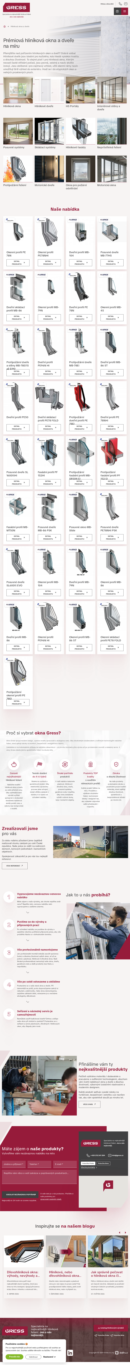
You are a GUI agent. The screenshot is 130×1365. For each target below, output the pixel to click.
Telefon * (34, 1164)
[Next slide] (125, 1234)
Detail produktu (17, 262)
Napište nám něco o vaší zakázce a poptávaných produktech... (36, 1173)
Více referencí (13, 866)
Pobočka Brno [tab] (103, 1163)
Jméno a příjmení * (13, 1164)
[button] (117, 11)
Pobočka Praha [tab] (88, 1163)
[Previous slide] (120, 1234)
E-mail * (59, 1164)
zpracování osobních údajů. (51, 1199)
